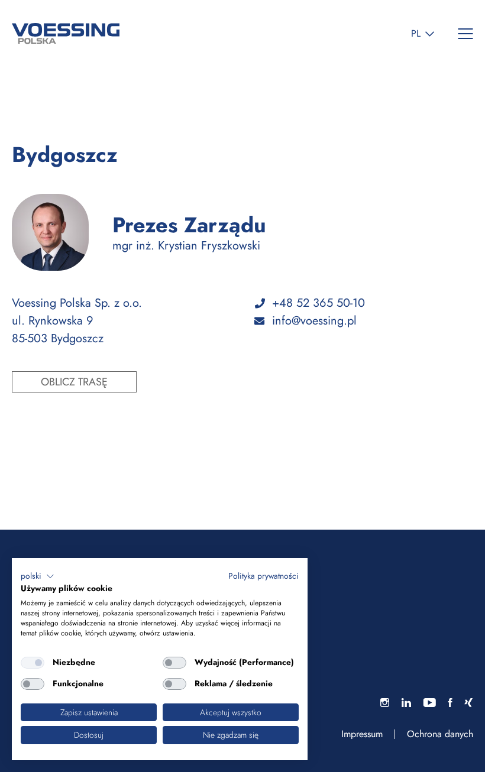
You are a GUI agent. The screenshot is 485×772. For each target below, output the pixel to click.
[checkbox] (32, 663)
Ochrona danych (440, 734)
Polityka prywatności (263, 576)
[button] (37, 576)
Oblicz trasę (74, 382)
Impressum (362, 734)
